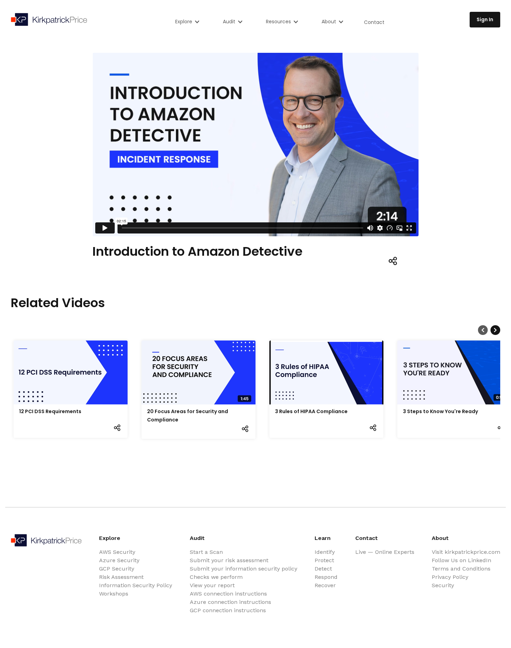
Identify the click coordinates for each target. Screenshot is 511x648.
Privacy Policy (450, 577)
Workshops (113, 593)
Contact (374, 22)
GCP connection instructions (228, 610)
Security (443, 585)
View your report (212, 585)
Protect (324, 560)
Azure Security (119, 560)
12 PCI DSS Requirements (50, 411)
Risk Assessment (121, 577)
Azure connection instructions (230, 602)
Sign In (485, 19)
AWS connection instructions (228, 593)
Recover (325, 585)
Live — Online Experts (384, 552)
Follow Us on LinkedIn (461, 560)
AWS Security (117, 552)
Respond (326, 577)
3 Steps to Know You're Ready (440, 411)
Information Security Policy (135, 585)
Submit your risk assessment (229, 560)
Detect (323, 568)
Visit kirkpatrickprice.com (466, 552)
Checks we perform (216, 577)
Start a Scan (206, 552)
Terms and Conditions (461, 568)
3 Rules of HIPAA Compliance (311, 411)
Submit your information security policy (243, 568)
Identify (325, 552)
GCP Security (116, 568)
